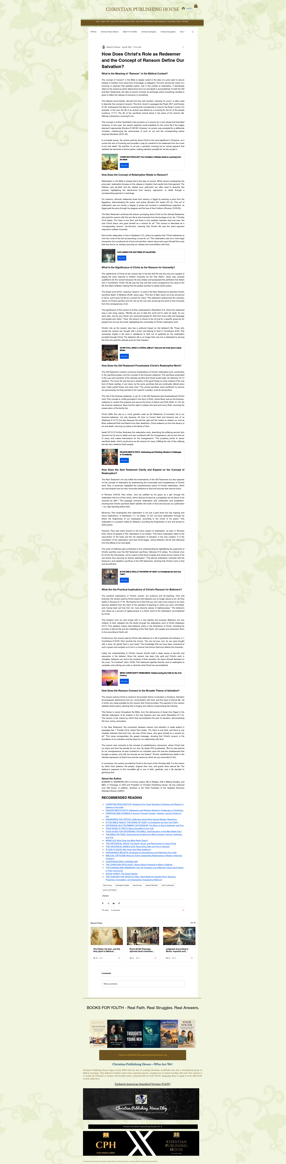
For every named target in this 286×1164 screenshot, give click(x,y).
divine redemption (168, 885)
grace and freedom (110, 890)
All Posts (93, 32)
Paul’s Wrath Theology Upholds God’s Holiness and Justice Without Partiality (141, 950)
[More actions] (183, 47)
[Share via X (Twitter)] (108, 903)
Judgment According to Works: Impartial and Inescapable (177, 950)
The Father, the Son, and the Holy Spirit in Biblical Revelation (106, 950)
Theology (105, 896)
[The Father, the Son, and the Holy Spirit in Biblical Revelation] (107, 936)
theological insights (122, 885)
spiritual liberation (152, 885)
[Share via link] (119, 903)
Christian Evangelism (168, 32)
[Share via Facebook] (103, 903)
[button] (196, 5)
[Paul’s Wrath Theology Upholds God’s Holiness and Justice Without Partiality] (143, 936)
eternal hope (137, 885)
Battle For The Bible (130, 32)
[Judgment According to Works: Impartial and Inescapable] (179, 936)
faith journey (107, 885)
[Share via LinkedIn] (114, 903)
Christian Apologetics (148, 32)
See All (193, 923)
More (182, 32)
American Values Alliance (110, 32)
